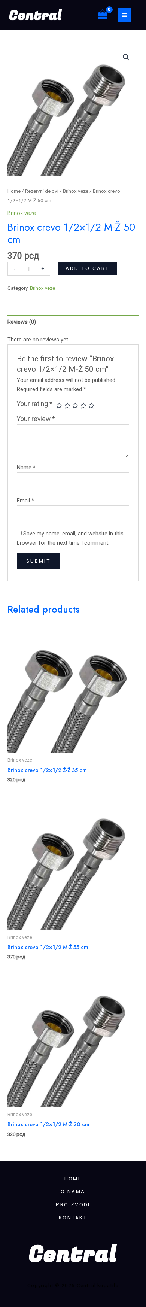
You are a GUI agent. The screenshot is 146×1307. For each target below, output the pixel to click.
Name (26, 467)
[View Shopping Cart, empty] (102, 15)
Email (25, 500)
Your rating (34, 404)
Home (14, 191)
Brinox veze (75, 191)
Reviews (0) (21, 322)
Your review (36, 419)
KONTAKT (73, 1218)
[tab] (73, 322)
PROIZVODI (73, 1204)
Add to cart (87, 268)
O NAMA (73, 1191)
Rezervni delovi (41, 191)
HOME (73, 1179)
